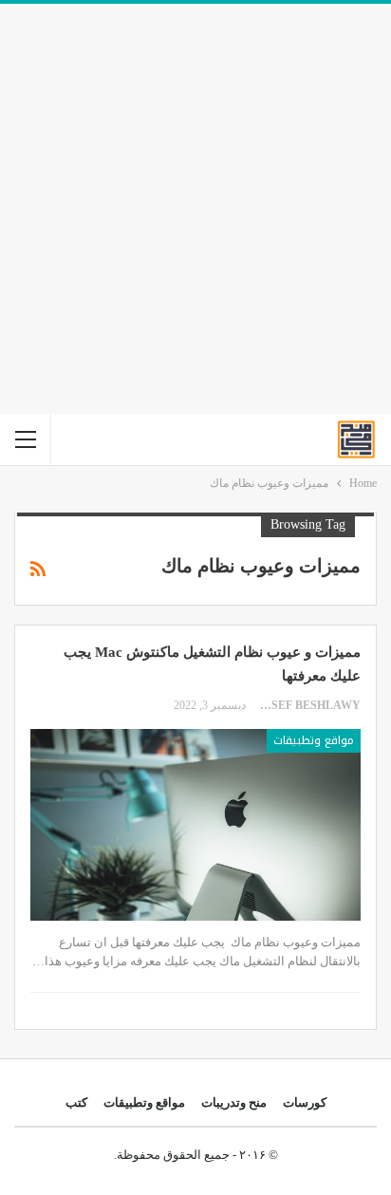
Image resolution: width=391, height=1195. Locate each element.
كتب (76, 1102)
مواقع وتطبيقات (313, 740)
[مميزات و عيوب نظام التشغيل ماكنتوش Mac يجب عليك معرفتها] (195, 825)
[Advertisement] (195, 208)
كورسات (304, 1102)
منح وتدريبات (234, 1102)
